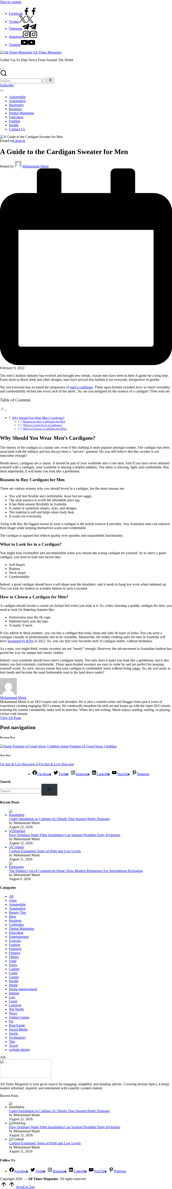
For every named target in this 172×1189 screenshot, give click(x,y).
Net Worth (16, 1009)
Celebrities (16, 924)
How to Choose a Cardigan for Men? (45, 428)
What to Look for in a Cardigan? (42, 425)
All (11, 896)
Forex (13, 965)
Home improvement (23, 989)
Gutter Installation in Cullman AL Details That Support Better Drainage (59, 819)
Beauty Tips (17, 912)
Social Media (18, 1029)
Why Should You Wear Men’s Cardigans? (38, 418)
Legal (13, 1001)
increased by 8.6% (21, 641)
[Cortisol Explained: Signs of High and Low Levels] (16, 847)
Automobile (17, 904)
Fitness (14, 957)
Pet (11, 1021)
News (13, 1013)
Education (16, 933)
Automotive (17, 908)
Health (13, 981)
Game (13, 973)
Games (14, 977)
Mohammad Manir (13, 698)
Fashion (14, 945)
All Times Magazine (47, 52)
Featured (15, 949)
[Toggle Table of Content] (3, 410)
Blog (12, 916)
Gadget (14, 969)
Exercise (15, 941)
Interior (14, 993)
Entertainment (19, 937)
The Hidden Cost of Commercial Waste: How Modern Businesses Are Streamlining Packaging (76, 871)
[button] (44, 81)
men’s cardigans (81, 387)
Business (15, 920)
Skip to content (10, 2)
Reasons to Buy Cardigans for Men (44, 421)
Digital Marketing (21, 929)
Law (12, 997)
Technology (17, 1037)
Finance (14, 953)
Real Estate (17, 1025)
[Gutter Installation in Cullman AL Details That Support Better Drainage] (17, 815)
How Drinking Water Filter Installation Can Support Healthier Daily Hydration (64, 835)
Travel (13, 1045)
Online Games (19, 1017)
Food (12, 961)
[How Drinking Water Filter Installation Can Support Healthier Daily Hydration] (17, 831)
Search (5, 782)
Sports (13, 1033)
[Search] (49, 790)
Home (13, 985)
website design (19, 1049)
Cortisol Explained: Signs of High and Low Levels (45, 851)
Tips (12, 1041)
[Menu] (2, 90)
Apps (13, 900)
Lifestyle (19, 141)
